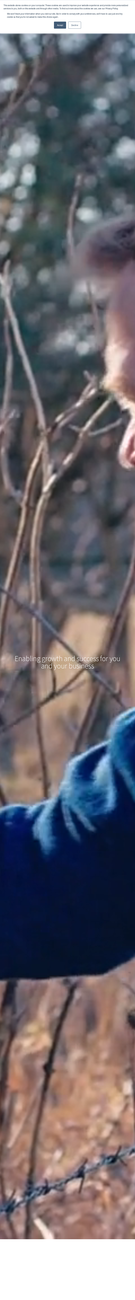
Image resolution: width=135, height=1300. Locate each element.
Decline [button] (74, 25)
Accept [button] (60, 25)
